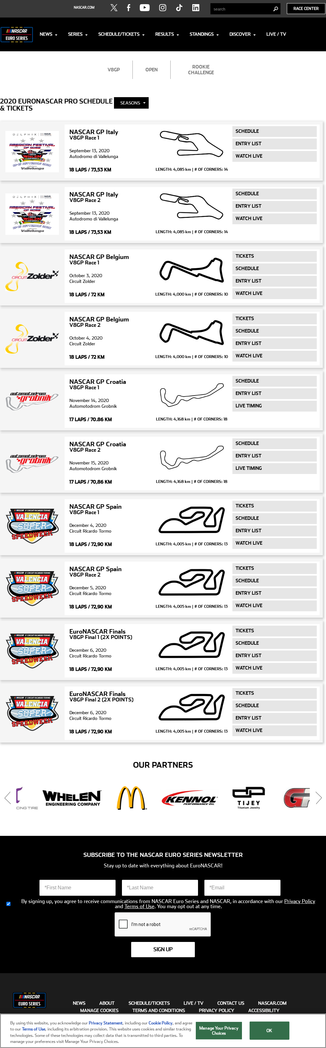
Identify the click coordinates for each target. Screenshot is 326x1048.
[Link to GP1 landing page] (229, 798)
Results (164, 34)
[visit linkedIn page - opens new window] (196, 7)
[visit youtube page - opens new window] (144, 7)
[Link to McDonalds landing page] (52, 798)
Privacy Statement (106, 1023)
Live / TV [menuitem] (193, 1003)
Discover (240, 34)
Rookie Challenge (201, 69)
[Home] (16, 34)
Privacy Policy (299, 901)
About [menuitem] (107, 1003)
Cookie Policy (161, 1023)
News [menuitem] (79, 1003)
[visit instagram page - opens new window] (162, 7)
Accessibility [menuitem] (264, 1010)
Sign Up (163, 949)
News (46, 34)
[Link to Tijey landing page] (170, 798)
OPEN (151, 69)
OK (269, 1030)
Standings (202, 34)
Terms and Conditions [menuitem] (158, 1010)
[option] (52, 798)
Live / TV (276, 34)
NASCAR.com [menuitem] (272, 1003)
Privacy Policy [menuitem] (216, 1010)
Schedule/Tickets (118, 34)
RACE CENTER (306, 8)
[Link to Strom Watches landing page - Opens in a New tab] (288, 798)
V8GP (114, 69)
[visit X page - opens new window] (114, 7)
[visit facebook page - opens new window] (128, 7)
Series (75, 34)
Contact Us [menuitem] (230, 1003)
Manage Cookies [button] (99, 1010)
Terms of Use (139, 906)
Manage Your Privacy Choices (218, 1031)
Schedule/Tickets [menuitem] (149, 1003)
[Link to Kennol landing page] (111, 798)
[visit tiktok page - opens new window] (179, 7)
